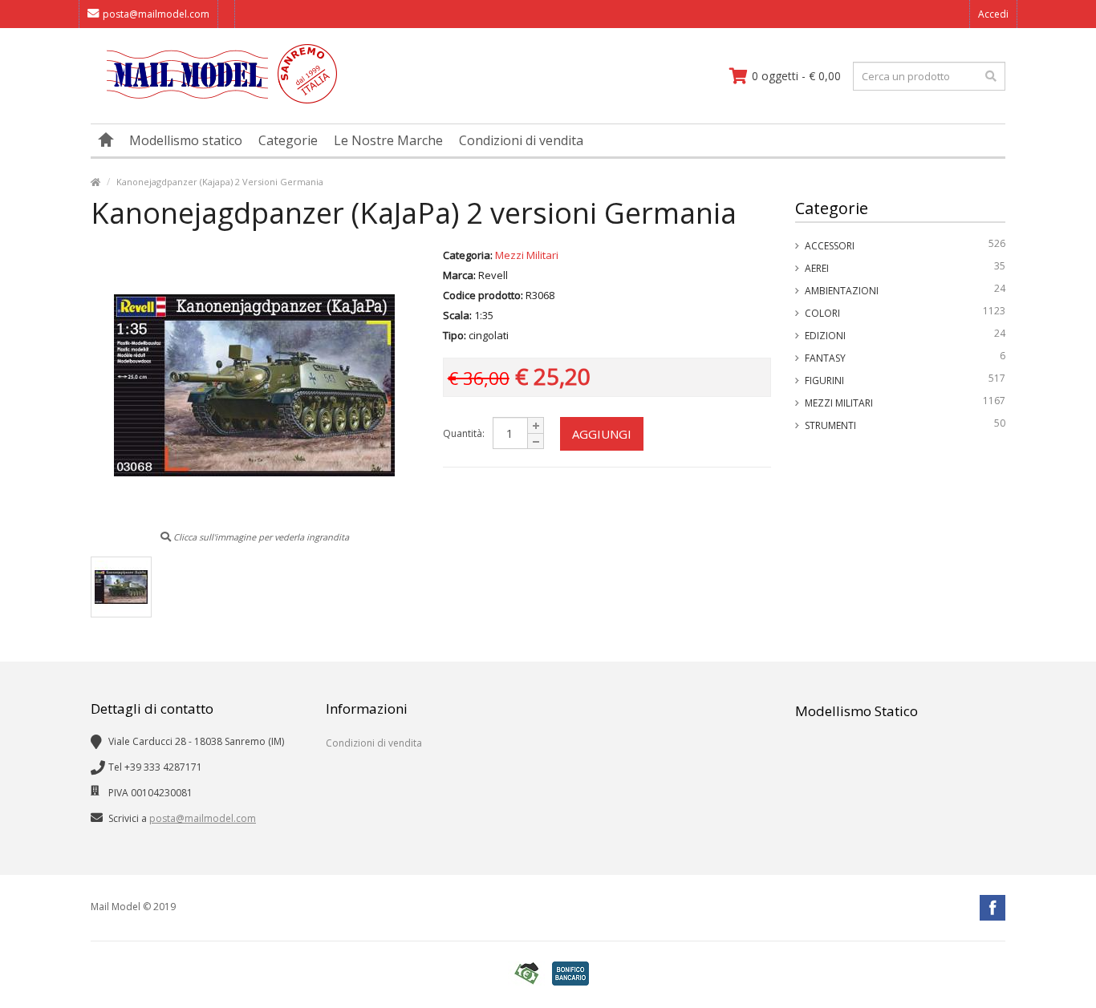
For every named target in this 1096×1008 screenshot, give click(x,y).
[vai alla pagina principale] (214, 100)
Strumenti (905, 424)
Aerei (905, 267)
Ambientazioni (905, 289)
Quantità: (464, 433)
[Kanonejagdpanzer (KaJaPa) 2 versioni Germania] (121, 587)
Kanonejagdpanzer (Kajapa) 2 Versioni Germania (219, 182)
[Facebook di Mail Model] (992, 908)
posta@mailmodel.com (156, 14)
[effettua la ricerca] (990, 76)
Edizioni (905, 334)
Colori (905, 312)
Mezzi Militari (905, 402)
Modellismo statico (185, 140)
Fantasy (905, 357)
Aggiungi (601, 434)
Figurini (905, 379)
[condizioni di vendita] (526, 974)
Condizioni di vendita (521, 140)
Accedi (993, 14)
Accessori (905, 245)
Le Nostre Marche (388, 140)
